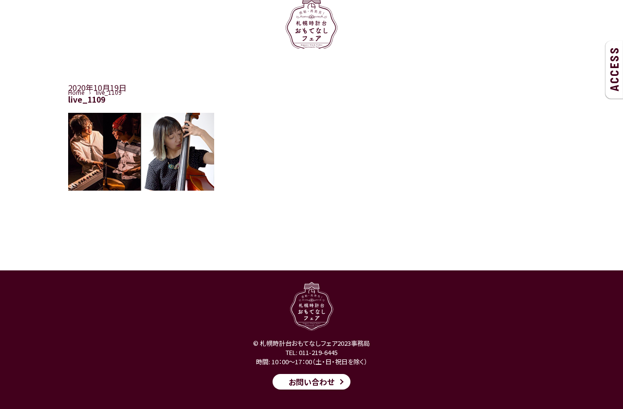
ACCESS (614, 69)
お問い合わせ (311, 382)
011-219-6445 (318, 352)
